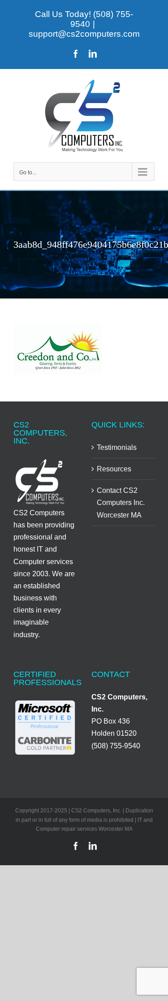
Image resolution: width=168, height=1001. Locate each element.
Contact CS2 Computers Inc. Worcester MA (121, 502)
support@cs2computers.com (84, 34)
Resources (114, 469)
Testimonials (117, 447)
